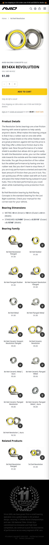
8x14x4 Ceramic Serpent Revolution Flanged (13, 342)
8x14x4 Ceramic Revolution (35, 342)
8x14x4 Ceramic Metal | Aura (13, 373)
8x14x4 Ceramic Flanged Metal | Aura (35, 403)
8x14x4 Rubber (36, 252)
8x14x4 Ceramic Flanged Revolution (13, 403)
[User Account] (35, 8)
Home (4, 18)
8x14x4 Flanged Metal (35, 313)
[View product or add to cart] (20, 245)
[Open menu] (44, 8)
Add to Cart (24, 91)
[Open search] (30, 8)
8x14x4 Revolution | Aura (13, 433)
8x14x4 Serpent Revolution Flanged (35, 283)
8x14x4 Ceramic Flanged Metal (35, 373)
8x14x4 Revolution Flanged (13, 253)
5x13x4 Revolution (35, 464)
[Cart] (39, 8)
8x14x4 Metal (13, 313)
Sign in (4, 112)
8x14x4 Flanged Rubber (13, 282)
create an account (16, 112)
